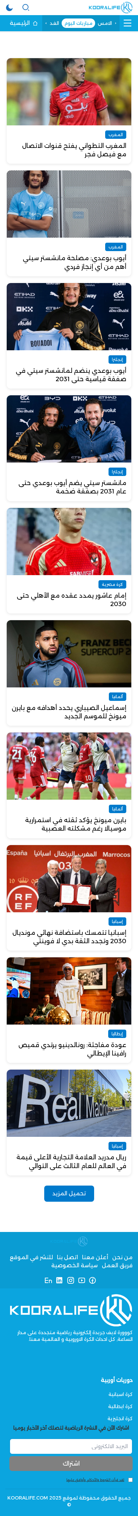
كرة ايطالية (120, 1406)
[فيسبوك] (92, 1280)
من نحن (122, 1257)
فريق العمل (117, 1265)
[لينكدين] (59, 1280)
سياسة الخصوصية (74, 1265)
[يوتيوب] (81, 1280)
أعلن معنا (95, 1257)
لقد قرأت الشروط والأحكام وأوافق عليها (95, 1480)
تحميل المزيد (69, 1193)
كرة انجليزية (120, 1418)
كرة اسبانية (121, 1394)
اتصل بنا (67, 1257)
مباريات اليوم (78, 23)
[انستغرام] (70, 1280)
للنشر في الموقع (31, 1257)
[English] (48, 1280)
